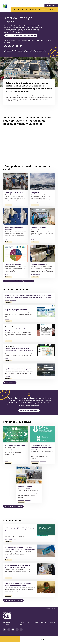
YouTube (21, 46)
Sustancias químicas (39, 264)
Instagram (9, 46)
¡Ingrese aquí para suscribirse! (29, 410)
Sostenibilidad (13, 300)
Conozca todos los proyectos (13, 506)
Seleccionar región (50, 5)
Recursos (19, 51)
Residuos (33, 239)
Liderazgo (7, 300)
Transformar (30, 9)
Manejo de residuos (38, 227)
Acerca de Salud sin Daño (18, 1)
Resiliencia (7, 319)
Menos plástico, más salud (15, 445)
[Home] (5, 6)
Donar (36, 622)
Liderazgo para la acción (14, 193)
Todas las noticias (9, 382)
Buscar (51, 9)
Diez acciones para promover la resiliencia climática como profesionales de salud (20, 529)
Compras (6, 274)
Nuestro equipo (39, 51)
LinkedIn (5, 46)
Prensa (52, 622)
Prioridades (17, 9)
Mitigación (35, 193)
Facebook (17, 46)
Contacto (44, 622)
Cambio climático (8, 202)
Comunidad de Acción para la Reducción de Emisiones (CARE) (41, 447)
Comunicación (7, 376)
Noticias (29, 1)
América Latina (8, 204)
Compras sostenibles (13, 264)
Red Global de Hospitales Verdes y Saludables (44, 1)
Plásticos (6, 239)
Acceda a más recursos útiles (13, 600)
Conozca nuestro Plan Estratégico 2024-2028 (18, 281)
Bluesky (13, 46)
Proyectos (9, 51)
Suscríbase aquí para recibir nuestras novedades (21, 35)
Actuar (41, 9)
